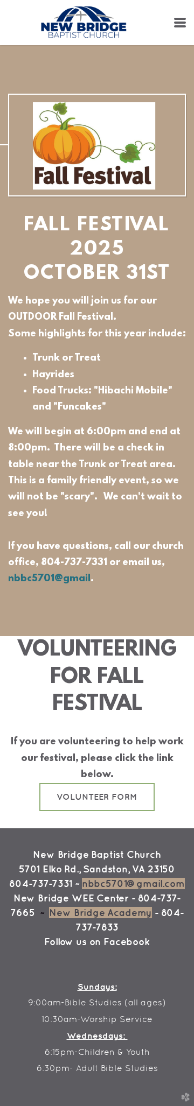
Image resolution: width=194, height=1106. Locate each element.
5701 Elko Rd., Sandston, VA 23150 (97, 869)
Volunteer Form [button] (97, 796)
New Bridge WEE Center (71, 898)
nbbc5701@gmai (48, 579)
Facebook (126, 941)
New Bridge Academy (100, 912)
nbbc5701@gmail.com (133, 883)
